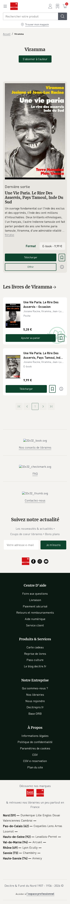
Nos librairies (35, 694)
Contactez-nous (35, 500)
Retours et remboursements (35, 612)
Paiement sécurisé (35, 606)
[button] (35, 219)
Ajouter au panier (30, 337)
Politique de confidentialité (35, 742)
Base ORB (35, 713)
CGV (35, 755)
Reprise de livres (35, 654)
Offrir (30, 266)
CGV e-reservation (35, 761)
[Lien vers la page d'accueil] (14, 6)
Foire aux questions (35, 593)
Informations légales (35, 736)
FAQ (35, 473)
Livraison (35, 600)
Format (31, 246)
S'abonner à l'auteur (35, 59)
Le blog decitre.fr (35, 666)
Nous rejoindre (35, 701)
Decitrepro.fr (35, 707)
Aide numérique (35, 619)
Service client (35, 625)
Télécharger (30, 257)
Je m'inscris (53, 545)
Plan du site (35, 767)
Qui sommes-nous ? (35, 688)
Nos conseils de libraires (35, 447)
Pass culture (35, 660)
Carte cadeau (35, 647)
